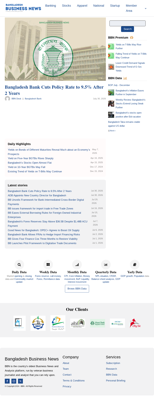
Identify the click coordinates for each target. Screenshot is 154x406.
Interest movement (77, 282)
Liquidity (85, 279)
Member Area (131, 8)
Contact (67, 374)
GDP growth (127, 276)
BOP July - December (119, 85)
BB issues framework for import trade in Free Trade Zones (40, 208)
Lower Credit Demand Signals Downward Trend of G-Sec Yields (130, 67)
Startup (115, 5)
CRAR (112, 276)
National (98, 5)
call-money (55, 276)
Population (139, 276)
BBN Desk (16, 98)
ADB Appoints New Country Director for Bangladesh (37, 195)
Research (111, 368)
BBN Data (111, 374)
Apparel (82, 5)
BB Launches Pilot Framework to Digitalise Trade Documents (42, 243)
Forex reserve (42, 276)
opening (18, 276)
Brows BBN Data (77, 288)
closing (28, 276)
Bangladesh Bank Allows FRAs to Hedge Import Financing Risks (44, 234)
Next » (113, 131)
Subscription (113, 363)
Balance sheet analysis (102, 279)
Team (66, 368)
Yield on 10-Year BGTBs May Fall (26, 167)
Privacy (67, 386)
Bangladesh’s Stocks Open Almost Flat (30, 162)
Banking (50, 5)
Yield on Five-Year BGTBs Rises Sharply (31, 158)
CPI (66, 276)
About (66, 363)
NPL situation (101, 276)
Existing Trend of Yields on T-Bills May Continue (35, 171)
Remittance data (52, 279)
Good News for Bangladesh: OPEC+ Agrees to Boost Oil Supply (44, 230)
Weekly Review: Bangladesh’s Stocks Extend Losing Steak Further (130, 103)
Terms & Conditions (74, 380)
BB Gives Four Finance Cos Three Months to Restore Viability (43, 238)
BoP (78, 279)
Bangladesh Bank (33, 98)
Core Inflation (75, 276)
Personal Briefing (115, 380)
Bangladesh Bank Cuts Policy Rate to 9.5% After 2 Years (40, 191)
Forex (39, 279)
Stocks (66, 5)
